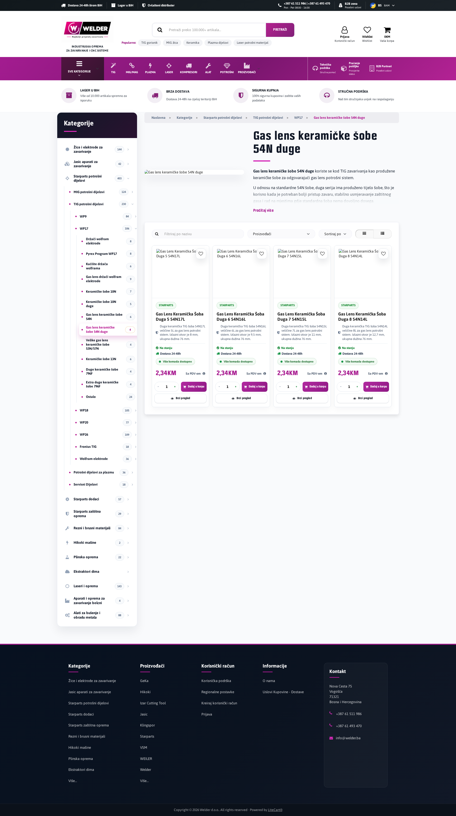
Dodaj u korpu (196, 386)
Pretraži (280, 30)
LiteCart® (275, 810)
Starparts (147, 736)
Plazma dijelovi (218, 42)
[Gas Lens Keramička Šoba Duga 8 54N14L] (362, 272)
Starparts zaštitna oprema (88, 725)
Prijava (206, 714)
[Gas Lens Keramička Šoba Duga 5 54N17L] (180, 272)
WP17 (298, 117)
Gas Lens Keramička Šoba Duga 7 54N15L (301, 316)
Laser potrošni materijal (252, 42)
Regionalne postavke (217, 692)
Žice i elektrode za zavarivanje (92, 681)
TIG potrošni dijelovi (268, 117)
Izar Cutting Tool (153, 703)
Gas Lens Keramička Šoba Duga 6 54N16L (240, 316)
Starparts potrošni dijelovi (223, 117)
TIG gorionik (149, 42)
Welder (145, 770)
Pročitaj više (263, 211)
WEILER (146, 759)
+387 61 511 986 (349, 714)
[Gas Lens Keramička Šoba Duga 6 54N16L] (241, 272)
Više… (72, 781)
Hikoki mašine (79, 747)
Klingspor (147, 725)
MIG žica (172, 42)
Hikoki (145, 692)
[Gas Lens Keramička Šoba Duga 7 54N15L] (302, 272)
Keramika (192, 42)
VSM (143, 747)
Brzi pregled (183, 398)
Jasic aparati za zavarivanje (89, 692)
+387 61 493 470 (349, 726)
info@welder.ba (348, 738)
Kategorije (184, 117)
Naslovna (159, 117)
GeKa (144, 681)
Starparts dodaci (81, 714)
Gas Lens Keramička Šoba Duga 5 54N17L (180, 316)
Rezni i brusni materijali (86, 736)
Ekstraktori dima (81, 770)
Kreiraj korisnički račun (219, 703)
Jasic (143, 714)
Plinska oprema (80, 759)
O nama (269, 681)
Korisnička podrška (216, 681)
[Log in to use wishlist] (201, 253)
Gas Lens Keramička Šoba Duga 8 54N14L (362, 316)
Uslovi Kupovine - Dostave (283, 692)
